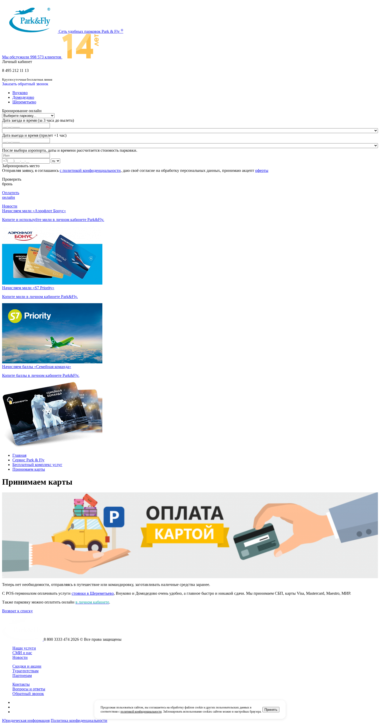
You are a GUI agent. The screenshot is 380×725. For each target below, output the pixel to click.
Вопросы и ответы (28, 689)
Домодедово (23, 97)
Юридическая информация (26, 720)
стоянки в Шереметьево (93, 593)
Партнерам (22, 675)
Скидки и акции (26, 666)
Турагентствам (25, 671)
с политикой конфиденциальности (90, 170)
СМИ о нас (22, 653)
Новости (9, 206)
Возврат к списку (17, 611)
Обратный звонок (28, 693)
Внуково (20, 92)
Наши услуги (24, 648)
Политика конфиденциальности (79, 720)
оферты (261, 170)
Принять (270, 710)
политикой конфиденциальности (141, 711)
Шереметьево (24, 102)
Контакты (21, 684)
